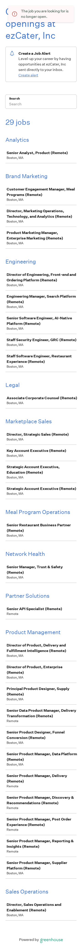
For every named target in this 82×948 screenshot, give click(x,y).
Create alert (28, 75)
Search (14, 99)
